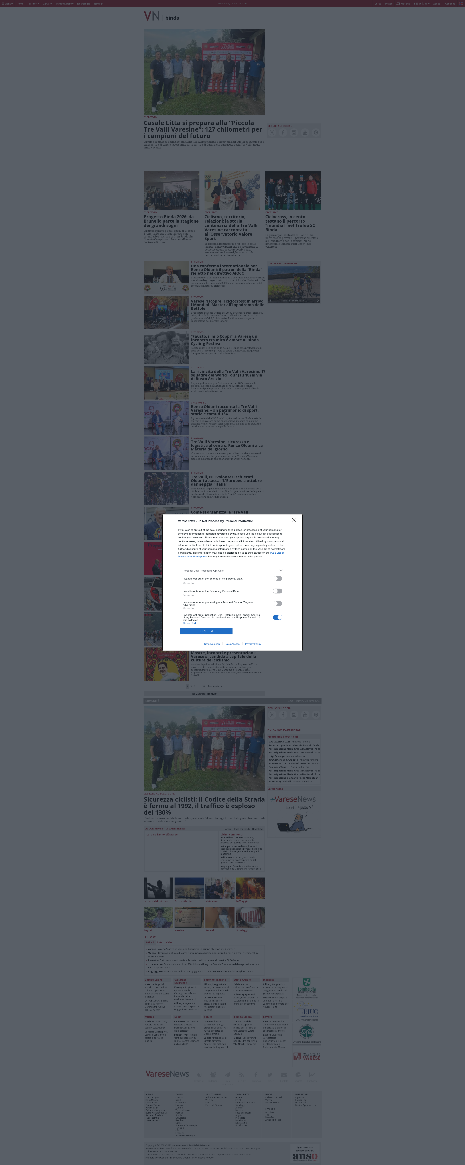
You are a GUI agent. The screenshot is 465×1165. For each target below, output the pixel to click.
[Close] (295, 521)
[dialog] (232, 582)
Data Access (232, 643)
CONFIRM (206, 631)
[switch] (277, 578)
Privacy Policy (253, 643)
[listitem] (232, 570)
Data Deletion (212, 643)
